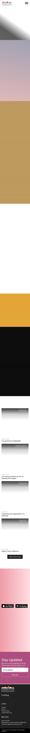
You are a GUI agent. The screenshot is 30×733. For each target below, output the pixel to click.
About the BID (6, 720)
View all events (8, 330)
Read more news (15, 557)
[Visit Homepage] (7, 3)
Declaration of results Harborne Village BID (14, 722)
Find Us (4, 709)
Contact (4, 707)
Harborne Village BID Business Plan (12, 724)
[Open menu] (26, 3)
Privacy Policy (5, 711)
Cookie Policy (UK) (7, 712)
